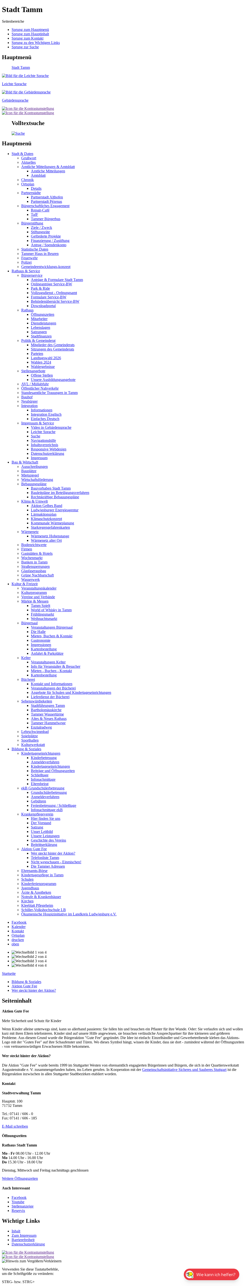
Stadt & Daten (22, 154)
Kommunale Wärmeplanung (52, 523)
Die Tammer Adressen (48, 866)
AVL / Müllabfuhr (35, 384)
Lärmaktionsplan (43, 514)
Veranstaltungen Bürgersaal (52, 627)
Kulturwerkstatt (33, 745)
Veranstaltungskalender (38, 588)
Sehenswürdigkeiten (36, 701)
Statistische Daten (34, 249)
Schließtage (39, 775)
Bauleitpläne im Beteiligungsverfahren (60, 493)
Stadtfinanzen (41, 336)
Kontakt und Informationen (51, 684)
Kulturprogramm (34, 592)
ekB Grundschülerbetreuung (42, 788)
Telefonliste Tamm (45, 858)
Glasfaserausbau (33, 571)
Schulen (27, 879)
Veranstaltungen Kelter (48, 662)
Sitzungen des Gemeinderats (52, 349)
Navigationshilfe (43, 440)
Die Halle (38, 632)
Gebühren (38, 801)
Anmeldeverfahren (45, 762)
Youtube (18, 1202)
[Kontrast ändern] (28, 108)
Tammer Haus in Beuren (40, 254)
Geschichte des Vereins (48, 840)
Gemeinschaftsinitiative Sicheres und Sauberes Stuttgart (184, 1070)
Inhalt (16, 1231)
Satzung (37, 827)
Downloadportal (43, 306)
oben (15, 944)
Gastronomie (40, 640)
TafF (34, 214)
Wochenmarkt (31, 558)
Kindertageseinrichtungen (40, 753)
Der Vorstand (41, 823)
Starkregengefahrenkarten (50, 527)
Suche (35, 436)
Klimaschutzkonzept (46, 519)
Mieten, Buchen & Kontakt (51, 636)
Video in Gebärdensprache (51, 427)
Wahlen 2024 (41, 362)
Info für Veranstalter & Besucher (55, 666)
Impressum (39, 458)
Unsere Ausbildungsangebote (53, 380)
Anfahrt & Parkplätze (47, 653)
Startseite (9, 973)
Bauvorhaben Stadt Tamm (51, 488)
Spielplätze (29, 736)
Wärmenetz (30, 532)
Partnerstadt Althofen (47, 197)
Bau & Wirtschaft (25, 462)
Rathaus (27, 310)
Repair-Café (40, 210)
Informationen (41, 410)
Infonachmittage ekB (47, 810)
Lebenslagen (40, 327)
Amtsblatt (38, 175)
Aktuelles (28, 162)
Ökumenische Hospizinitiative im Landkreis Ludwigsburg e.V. (69, 914)
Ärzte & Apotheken (36, 892)
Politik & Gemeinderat (38, 340)
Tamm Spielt (40, 606)
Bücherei (28, 679)
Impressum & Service (37, 423)
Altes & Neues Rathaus (49, 719)
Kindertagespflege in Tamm (42, 875)
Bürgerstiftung (32, 223)
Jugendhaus (30, 888)
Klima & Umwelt (34, 501)
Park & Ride (40, 288)
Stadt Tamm (21, 67)
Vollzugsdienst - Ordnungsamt (54, 293)
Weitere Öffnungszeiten (20, 1178)
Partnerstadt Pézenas (46, 201)
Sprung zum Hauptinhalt (30, 34)
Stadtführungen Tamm (48, 705)
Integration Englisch (46, 414)
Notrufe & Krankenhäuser (41, 897)
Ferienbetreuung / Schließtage (53, 805)
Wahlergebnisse (43, 367)
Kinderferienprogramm (38, 884)
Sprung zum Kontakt (27, 38)
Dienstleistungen (43, 323)
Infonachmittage (43, 779)
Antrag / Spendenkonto (48, 245)
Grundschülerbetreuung (49, 792)
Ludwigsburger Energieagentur (54, 510)
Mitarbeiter (39, 319)
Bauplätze (28, 471)
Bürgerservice (31, 275)
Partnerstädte (31, 193)
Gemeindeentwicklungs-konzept (45, 267)
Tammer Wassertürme (47, 714)
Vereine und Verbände (38, 597)
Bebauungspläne (34, 484)
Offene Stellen (42, 375)
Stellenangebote (33, 371)
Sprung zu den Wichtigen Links (36, 43)
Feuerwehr (29, 258)
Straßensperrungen (35, 566)
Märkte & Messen (34, 601)
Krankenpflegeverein (37, 814)
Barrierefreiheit (23, 1240)
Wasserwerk (30, 579)
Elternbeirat (39, 784)
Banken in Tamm (34, 562)
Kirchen (27, 901)
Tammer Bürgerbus (45, 219)
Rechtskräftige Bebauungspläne (55, 497)
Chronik (27, 180)
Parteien (37, 353)
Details (36, 188)
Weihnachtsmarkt (44, 619)
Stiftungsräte (40, 232)
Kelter (26, 658)
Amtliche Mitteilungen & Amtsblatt (48, 167)
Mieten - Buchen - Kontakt (51, 671)
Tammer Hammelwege (48, 723)
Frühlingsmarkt (42, 614)
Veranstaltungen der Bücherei (53, 688)
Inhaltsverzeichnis (44, 445)
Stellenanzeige (23, 1206)
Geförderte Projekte (46, 236)
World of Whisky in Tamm (51, 610)
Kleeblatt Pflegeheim (37, 905)
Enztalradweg (41, 727)
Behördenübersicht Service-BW (55, 301)
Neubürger (29, 401)
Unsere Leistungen (45, 836)
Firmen (26, 549)
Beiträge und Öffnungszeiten (53, 771)
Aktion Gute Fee (34, 849)
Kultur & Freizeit (25, 584)
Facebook (19, 1197)
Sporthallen (30, 740)
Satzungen (39, 332)
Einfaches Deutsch (45, 419)
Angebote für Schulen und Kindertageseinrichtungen (71, 692)
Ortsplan (27, 184)
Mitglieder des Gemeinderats (53, 345)
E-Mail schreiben (15, 1126)
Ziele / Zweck (41, 227)
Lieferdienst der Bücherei (50, 697)
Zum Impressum (24, 1235)
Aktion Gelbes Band (46, 506)
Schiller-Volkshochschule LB (43, 910)
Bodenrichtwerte (34, 545)
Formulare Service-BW (48, 297)
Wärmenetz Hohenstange (50, 536)
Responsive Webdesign (48, 449)
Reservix (18, 1211)
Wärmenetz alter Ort (46, 540)
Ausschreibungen (34, 466)
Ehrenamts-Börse (34, 871)
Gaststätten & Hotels (37, 553)
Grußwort (28, 158)
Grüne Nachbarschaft (37, 575)
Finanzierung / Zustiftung (50, 241)
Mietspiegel (30, 475)
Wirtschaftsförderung (37, 480)
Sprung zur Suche (25, 47)
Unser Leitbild (42, 831)
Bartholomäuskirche (46, 710)
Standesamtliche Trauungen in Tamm (49, 393)
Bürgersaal (29, 623)
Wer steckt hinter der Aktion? (53, 853)
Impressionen (41, 645)
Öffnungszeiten (42, 314)
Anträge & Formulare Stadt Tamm (57, 280)
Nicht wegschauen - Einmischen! (56, 862)
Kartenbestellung (44, 649)
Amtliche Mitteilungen (48, 171)
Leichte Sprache (43, 432)
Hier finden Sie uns (45, 818)
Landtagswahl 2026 (46, 358)
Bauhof (27, 397)
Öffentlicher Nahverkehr (40, 388)
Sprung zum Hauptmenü (30, 30)
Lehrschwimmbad (35, 732)
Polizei (26, 262)
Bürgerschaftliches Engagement (45, 206)
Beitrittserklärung (44, 845)
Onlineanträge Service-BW (51, 284)
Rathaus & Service (26, 271)
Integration (29, 406)
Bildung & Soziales (26, 749)
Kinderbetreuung (44, 758)
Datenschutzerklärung (47, 453)
